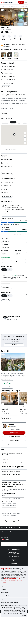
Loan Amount (4, 244)
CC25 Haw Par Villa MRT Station (9, 507)
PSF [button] (9, 269)
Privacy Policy (21, 444)
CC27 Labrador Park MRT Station (9, 505)
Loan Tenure (18, 250)
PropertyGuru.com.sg (5, 568)
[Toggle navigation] (26, 2)
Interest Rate (4, 250)
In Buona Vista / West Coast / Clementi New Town (13, 497)
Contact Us (3, 534)
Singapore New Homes (6, 599)
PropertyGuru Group (6, 531)
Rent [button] (9, 295)
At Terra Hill (4, 495)
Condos (8, 6)
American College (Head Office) (9, 515)
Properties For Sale (5, 592)
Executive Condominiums (6, 580)
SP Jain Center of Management (9, 511)
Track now (14, 344)
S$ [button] (4, 269)
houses (13, 580)
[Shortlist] (21, 10)
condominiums (7, 578)
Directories (3, 589)
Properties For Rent (5, 595)
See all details (5, 86)
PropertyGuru (4, 586)
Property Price (4, 238)
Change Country (5, 537)
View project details (6, 379)
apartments (13, 578)
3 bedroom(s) (12, 498)
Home (2, 6)
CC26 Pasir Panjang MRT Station (9, 503)
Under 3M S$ (5, 498)
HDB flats (19, 578)
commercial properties (22, 580)
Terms (16, 444)
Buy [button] (4, 295)
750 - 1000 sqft (19, 498)
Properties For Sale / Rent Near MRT (9, 602)
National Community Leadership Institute (11, 513)
